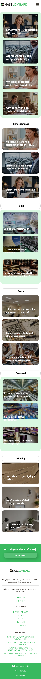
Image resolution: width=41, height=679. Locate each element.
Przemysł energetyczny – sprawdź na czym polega (20, 654)
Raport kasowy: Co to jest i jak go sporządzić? (19, 334)
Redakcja (20, 598)
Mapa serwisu (20, 671)
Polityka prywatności (20, 666)
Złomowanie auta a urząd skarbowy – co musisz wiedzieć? (19, 57)
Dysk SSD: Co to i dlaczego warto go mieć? (19, 526)
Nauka (20, 206)
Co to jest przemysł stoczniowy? (14, 418)
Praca (21, 291)
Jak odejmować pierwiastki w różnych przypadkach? (18, 275)
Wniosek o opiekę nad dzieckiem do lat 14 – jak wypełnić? (19, 83)
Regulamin (20, 675)
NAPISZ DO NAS (20, 555)
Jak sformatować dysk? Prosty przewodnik (17, 502)
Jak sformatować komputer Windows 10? (20, 638)
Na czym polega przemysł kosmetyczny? (18, 442)
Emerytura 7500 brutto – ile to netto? (21, 31)
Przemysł (21, 373)
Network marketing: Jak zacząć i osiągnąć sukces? (18, 358)
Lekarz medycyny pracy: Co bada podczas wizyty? (20, 310)
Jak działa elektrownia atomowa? (16, 251)
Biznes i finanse (20, 124)
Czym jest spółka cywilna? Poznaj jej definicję (20, 643)
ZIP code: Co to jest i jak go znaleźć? (20, 478)
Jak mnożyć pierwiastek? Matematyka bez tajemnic (20, 649)
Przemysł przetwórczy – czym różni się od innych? (17, 395)
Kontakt (20, 601)
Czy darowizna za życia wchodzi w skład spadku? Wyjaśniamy (20, 109)
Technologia (20, 458)
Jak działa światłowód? (16, 229)
